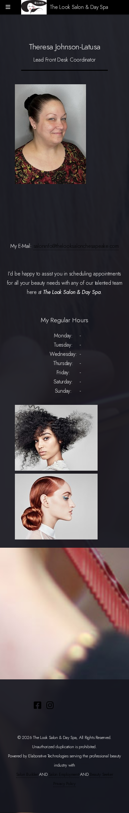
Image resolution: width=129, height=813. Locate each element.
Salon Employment (64, 774)
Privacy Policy (64, 783)
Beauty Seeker (101, 774)
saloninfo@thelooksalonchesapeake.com (76, 246)
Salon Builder (27, 774)
